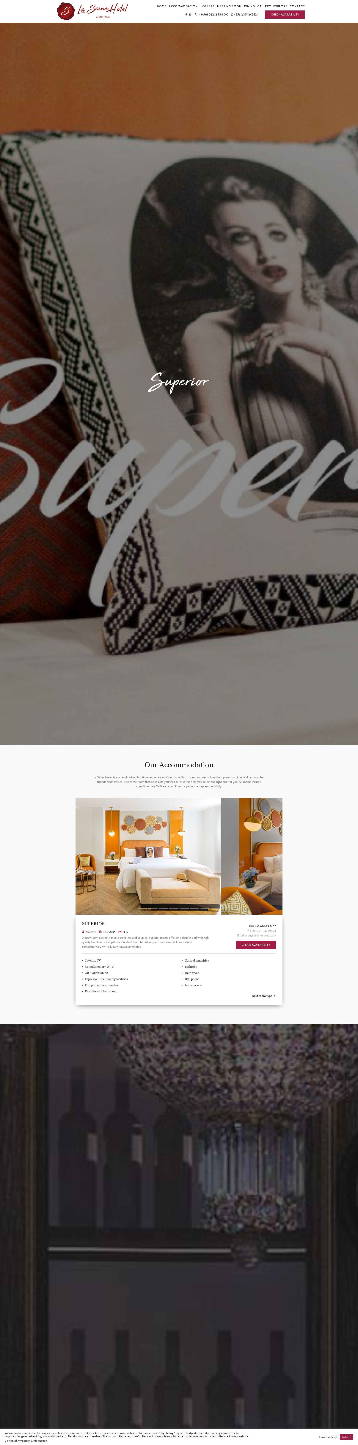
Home (161, 6)
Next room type (262, 996)
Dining (249, 6)
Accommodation (183, 6)
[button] (142, 908)
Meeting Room (229, 6)
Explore (280, 6)
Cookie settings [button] (328, 1437)
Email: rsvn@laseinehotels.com (256, 935)
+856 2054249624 (245, 14)
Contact (297, 6)
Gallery (264, 6)
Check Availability (285, 14)
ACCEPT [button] (346, 1436)
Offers (208, 6)
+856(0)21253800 (214, 14)
